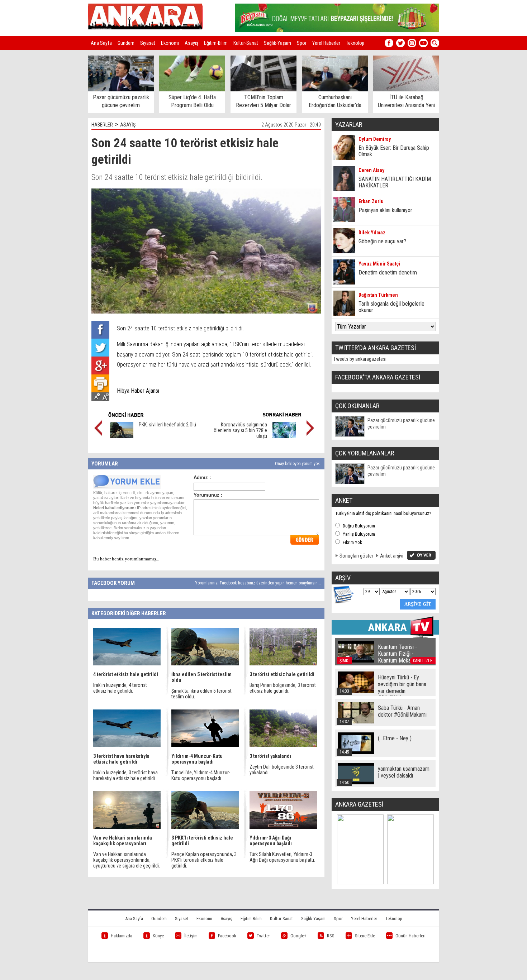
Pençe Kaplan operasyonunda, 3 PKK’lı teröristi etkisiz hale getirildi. (204, 860)
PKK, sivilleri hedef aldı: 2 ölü (167, 424)
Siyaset (147, 43)
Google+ (298, 935)
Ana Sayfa (101, 43)
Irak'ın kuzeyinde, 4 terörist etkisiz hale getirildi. (120, 688)
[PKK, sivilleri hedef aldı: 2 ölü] (121, 436)
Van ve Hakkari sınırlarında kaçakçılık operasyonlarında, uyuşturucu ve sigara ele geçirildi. (126, 860)
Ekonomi (170, 43)
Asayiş (191, 43)
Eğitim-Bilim (216, 43)
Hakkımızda (121, 935)
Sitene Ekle (365, 935)
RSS (330, 935)
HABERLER (102, 125)
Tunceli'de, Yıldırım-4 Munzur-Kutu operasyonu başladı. (200, 775)
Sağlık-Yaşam (277, 43)
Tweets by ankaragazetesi (359, 359)
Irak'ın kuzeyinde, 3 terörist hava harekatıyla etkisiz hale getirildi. (125, 775)
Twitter (263, 935)
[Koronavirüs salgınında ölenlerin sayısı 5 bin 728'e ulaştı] (284, 436)
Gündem (126, 43)
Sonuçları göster (356, 556)
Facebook (227, 935)
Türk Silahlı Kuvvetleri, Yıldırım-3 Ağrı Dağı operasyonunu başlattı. (282, 857)
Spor (302, 43)
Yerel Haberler (326, 43)
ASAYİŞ (128, 125)
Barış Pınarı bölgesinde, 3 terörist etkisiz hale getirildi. (283, 688)
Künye (158, 935)
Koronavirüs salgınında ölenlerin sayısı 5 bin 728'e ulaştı (240, 430)
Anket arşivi (391, 556)
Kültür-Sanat (245, 43)
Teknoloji (355, 43)
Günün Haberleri (410, 935)
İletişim (191, 935)
